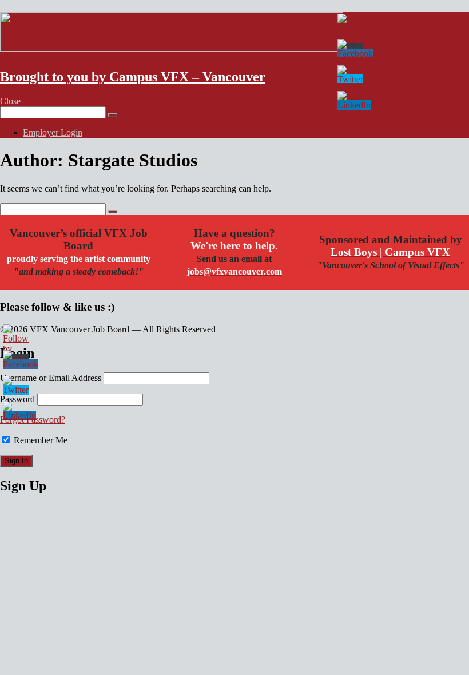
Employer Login (52, 132)
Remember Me (39, 440)
